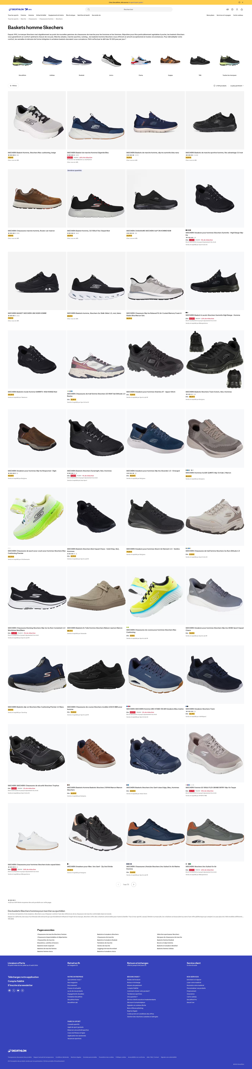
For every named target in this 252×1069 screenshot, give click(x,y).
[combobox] (237, 86)
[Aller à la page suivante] (133, 884)
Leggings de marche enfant (107, 948)
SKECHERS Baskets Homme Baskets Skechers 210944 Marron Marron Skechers (95, 789)
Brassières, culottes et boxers (47, 943)
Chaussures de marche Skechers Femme (51, 934)
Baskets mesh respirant (45, 946)
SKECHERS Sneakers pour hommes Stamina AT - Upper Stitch (150, 392)
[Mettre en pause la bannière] (239, 2)
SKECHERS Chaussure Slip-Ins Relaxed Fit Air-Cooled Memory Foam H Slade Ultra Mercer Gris (154, 314)
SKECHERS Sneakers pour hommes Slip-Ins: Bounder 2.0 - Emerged (153, 471)
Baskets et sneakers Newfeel (167, 946)
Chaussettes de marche (45, 940)
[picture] (37, 120)
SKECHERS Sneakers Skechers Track (200, 709)
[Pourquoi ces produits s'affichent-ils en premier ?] (214, 86)
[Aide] (232, 9)
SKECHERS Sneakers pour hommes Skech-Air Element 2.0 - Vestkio (153, 549)
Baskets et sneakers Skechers (108, 934)
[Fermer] (242, 2)
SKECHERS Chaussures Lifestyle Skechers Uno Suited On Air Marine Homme (153, 868)
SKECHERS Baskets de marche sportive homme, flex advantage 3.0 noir (214, 153)
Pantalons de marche (104, 943)
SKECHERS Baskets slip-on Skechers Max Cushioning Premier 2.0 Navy (36, 707)
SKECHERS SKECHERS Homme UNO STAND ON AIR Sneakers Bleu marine (155, 709)
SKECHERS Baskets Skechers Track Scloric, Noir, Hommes (209, 392)
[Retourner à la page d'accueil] (20, 9)
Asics (111, 75)
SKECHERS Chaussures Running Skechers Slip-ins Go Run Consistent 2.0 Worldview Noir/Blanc (37, 629)
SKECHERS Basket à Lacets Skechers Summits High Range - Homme (213, 315)
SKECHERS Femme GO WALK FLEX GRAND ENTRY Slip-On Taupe (211, 788)
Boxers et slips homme (165, 943)
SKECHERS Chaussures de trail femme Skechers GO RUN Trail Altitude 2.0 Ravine (96, 395)
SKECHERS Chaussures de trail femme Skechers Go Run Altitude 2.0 (213, 551)
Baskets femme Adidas (165, 948)
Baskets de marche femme (47, 948)
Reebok (81, 75)
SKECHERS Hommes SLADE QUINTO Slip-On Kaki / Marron (208, 473)
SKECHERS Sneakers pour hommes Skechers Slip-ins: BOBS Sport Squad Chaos (215, 629)
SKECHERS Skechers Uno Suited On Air (201, 867)
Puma (141, 75)
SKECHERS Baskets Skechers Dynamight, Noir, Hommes (89, 471)
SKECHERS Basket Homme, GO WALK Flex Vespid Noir (88, 231)
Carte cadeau (238, 15)
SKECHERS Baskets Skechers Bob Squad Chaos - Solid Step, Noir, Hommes (93, 550)
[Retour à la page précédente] (118, 884)
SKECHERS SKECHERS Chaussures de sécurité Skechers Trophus (33, 786)
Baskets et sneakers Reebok (107, 940)
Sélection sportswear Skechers (168, 934)
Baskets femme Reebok (165, 940)
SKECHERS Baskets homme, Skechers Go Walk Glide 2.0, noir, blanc (94, 313)
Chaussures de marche (105, 937)
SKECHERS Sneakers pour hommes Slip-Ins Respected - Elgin (32, 471)
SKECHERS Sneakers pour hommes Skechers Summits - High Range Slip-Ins (215, 234)
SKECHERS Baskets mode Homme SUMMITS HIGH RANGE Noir (32, 392)
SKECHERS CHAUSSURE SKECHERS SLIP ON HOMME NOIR (148, 231)
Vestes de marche (103, 946)
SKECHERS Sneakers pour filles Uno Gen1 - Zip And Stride (90, 867)
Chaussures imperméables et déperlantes (52, 937)
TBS (200, 75)
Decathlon (22, 75)
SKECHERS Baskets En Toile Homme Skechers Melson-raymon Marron (94, 628)
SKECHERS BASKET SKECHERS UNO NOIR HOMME (27, 313)
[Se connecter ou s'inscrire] (237, 9)
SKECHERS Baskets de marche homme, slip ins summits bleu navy (152, 153)
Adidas (52, 75)
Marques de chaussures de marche (169, 937)
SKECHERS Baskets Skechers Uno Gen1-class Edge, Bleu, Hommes (152, 788)
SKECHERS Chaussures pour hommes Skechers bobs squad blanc (34, 865)
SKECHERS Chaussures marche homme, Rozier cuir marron (31, 231)
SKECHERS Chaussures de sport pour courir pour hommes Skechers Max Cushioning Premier (37, 552)
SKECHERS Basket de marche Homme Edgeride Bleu (88, 153)
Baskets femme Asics (45, 951)
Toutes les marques (229, 75)
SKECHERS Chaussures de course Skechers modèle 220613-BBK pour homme (95, 708)
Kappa (170, 75)
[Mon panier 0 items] (241, 9)
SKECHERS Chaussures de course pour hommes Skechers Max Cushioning (151, 631)
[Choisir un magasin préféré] (227, 9)
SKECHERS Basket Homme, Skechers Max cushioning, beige (32, 153)
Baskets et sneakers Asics (106, 951)
